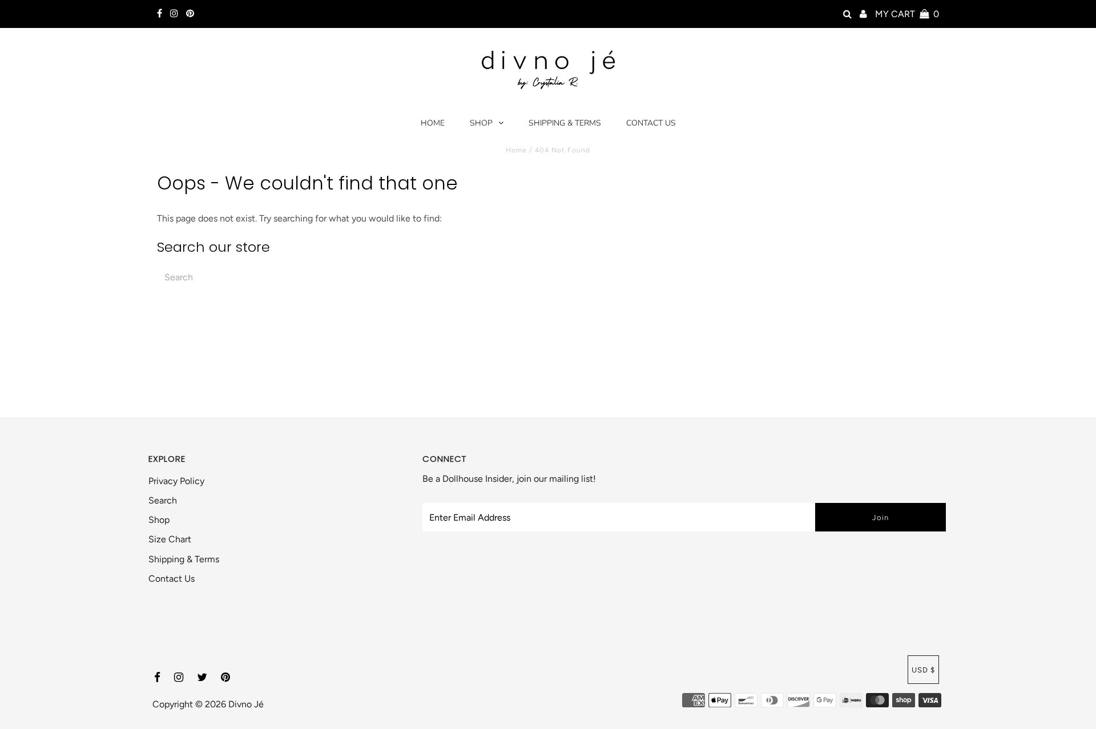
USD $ (923, 670)
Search (162, 500)
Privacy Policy (176, 481)
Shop (481, 123)
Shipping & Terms (565, 123)
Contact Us (651, 123)
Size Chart (169, 539)
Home (433, 123)
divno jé (246, 704)
